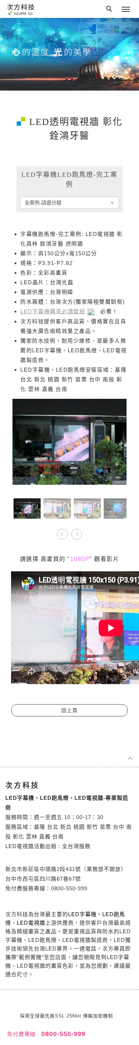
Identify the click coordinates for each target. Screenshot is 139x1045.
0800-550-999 (62, 1033)
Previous (62, 531)
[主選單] (126, 10)
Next (76, 531)
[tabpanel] (69, 54)
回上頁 (69, 710)
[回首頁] (20, 9)
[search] (110, 10)
